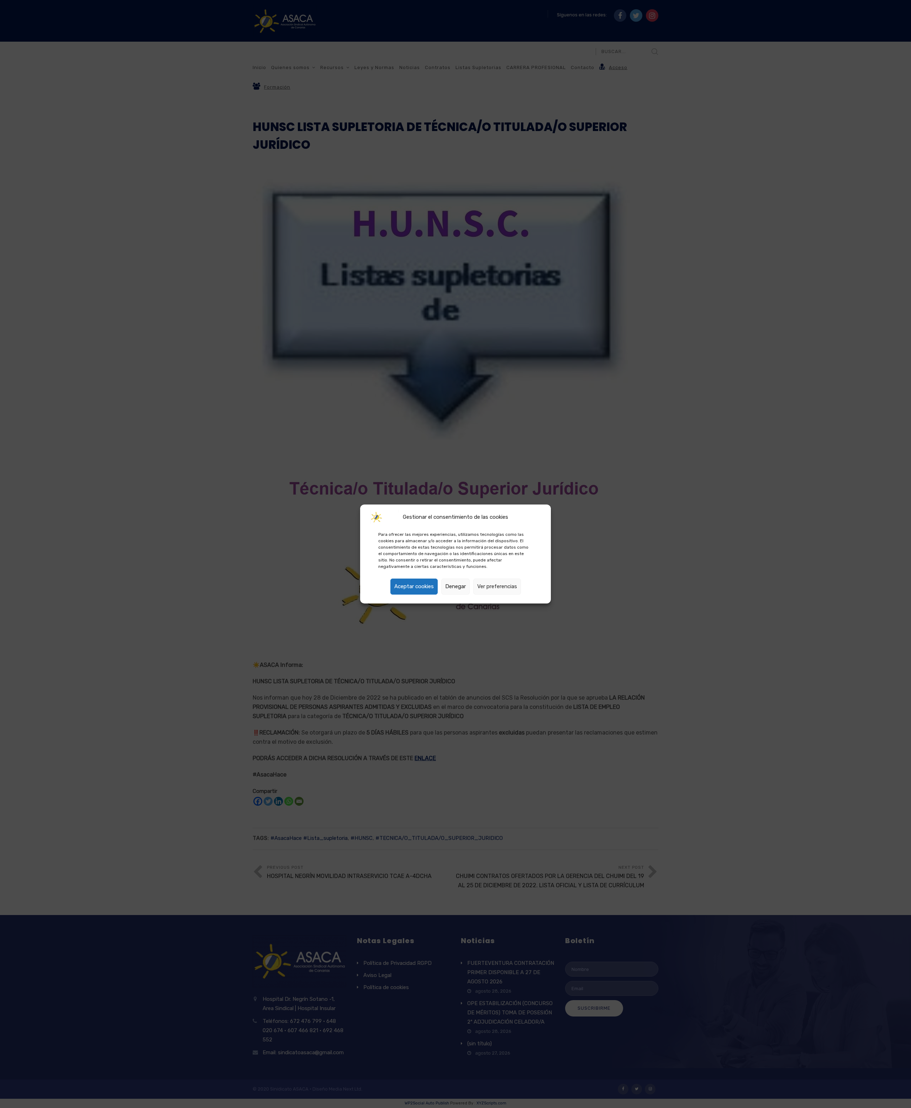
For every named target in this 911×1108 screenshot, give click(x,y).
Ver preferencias (497, 586)
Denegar (455, 586)
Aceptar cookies (414, 586)
